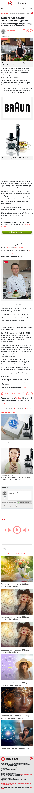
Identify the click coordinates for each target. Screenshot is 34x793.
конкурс (9, 408)
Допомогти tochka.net (17, 13)
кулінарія (19, 408)
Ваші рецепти (18, 247)
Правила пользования (6, 783)
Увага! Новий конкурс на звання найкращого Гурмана (15, 478)
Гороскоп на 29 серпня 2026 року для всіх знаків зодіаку (15, 684)
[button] (27, 8)
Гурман (8, 247)
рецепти (4, 39)
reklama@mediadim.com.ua (26, 774)
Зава (4, 219)
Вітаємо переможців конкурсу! (15, 444)
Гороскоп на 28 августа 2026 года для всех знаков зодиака (15, 716)
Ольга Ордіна (11, 30)
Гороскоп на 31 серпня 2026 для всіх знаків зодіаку (15, 585)
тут (25, 387)
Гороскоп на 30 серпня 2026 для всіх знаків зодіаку (15, 618)
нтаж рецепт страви (12, 219)
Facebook (18, 398)
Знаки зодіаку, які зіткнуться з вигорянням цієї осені (15, 749)
